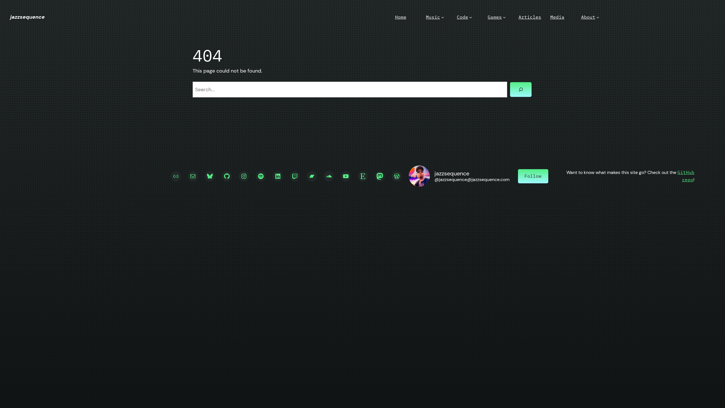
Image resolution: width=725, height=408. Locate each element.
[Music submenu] (442, 17)
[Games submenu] (504, 17)
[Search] (521, 89)
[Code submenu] (470, 17)
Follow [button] (532, 176)
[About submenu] (597, 17)
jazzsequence (27, 17)
